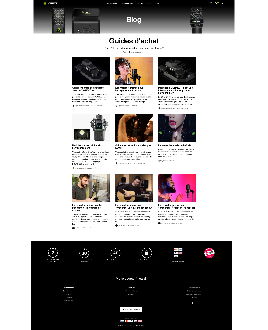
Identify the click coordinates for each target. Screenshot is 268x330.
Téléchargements (194, 288)
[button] (216, 3)
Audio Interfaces (126, 3)
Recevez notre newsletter (131, 310)
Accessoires (68, 300)
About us (131, 288)
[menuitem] (112, 3)
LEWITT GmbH (127, 326)
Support (149, 3)
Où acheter (194, 297)
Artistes (131, 294)
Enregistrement (68, 291)
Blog (157, 3)
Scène (68, 294)
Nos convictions (131, 291)
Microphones (112, 3)
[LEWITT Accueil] (50, 4)
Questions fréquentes (193, 294)
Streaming (68, 297)
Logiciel (140, 3)
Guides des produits (194, 291)
